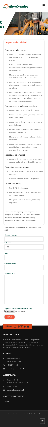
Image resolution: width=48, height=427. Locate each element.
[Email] (28, 326)
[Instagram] (21, 326)
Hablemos (8, 326)
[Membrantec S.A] (16, 6)
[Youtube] (25, 326)
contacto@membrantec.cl (15, 369)
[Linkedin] (18, 326)
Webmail (6, 401)
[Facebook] (15, 326)
